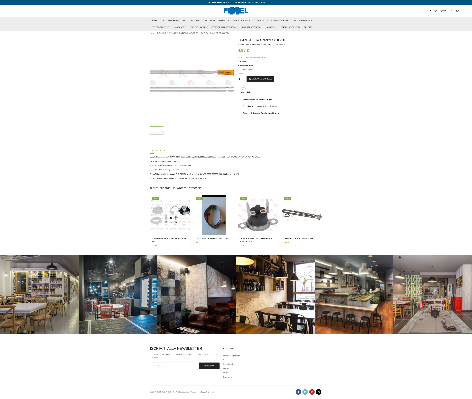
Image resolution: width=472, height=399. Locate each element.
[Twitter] (305, 392)
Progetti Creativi (207, 392)
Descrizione (157, 151)
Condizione (242, 69)
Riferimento (242, 61)
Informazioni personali (231, 355)
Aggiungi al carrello (261, 79)
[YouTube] (312, 392)
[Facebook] (298, 392)
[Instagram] (318, 392)
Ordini (225, 360)
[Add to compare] (185, 223)
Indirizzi (226, 368)
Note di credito (229, 364)
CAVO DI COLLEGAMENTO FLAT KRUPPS (213, 239)
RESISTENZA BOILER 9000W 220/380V (299, 239)
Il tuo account (229, 349)
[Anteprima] (185, 217)
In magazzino (243, 65)
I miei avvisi (227, 377)
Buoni (225, 373)
